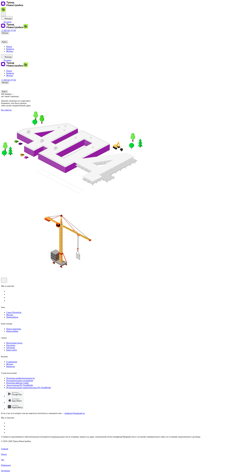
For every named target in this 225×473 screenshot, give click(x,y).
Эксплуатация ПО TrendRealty (19, 385)
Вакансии (10, 366)
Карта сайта (11, 350)
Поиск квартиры (13, 329)
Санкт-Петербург (14, 312)
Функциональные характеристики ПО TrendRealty (28, 387)
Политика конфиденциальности (20, 378)
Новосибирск (12, 317)
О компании (11, 362)
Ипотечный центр (14, 343)
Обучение (10, 348)
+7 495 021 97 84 (8, 30)
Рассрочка (10, 345)
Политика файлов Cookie (17, 383)
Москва (9, 315)
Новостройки (12, 331)
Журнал (9, 364)
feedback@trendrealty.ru (75, 413)
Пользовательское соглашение (19, 380)
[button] (6, 22)
